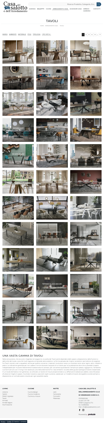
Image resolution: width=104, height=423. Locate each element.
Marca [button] (5, 34)
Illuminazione (7, 405)
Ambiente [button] (12, 34)
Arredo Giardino (86, 10)
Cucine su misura (34, 396)
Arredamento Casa (60, 9)
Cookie (9, 421)
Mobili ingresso (7, 396)
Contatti (96, 9)
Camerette (57, 394)
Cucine (48, 9)
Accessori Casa (76, 9)
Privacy (3, 421)
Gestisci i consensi (20, 421)
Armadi (5, 400)
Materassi (56, 398)
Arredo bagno (7, 403)
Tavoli (62, 25)
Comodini (56, 396)
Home (42, 25)
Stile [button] (29, 34)
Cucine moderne (34, 394)
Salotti (40, 9)
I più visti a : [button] (46, 34)
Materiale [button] (22, 34)
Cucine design (33, 392)
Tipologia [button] (36, 34)
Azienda (32, 9)
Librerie (5, 392)
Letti (54, 392)
